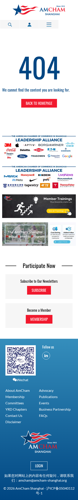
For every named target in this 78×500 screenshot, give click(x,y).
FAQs (43, 415)
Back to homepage (39, 103)
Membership (39, 319)
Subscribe (39, 290)
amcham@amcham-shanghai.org (42, 480)
